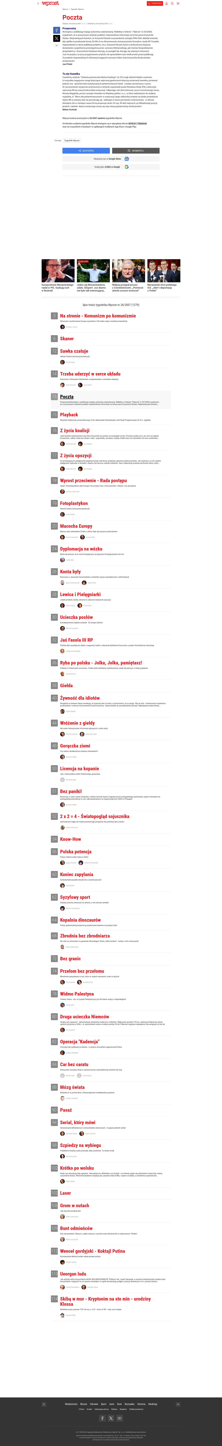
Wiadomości (71, 1404)
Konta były (70, 571)
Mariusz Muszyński (72, 537)
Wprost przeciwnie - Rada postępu (93, 480)
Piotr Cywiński (70, 982)
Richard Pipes (70, 1075)
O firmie (81, 1409)
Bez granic (70, 958)
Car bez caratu (74, 1064)
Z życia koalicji (74, 430)
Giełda (66, 685)
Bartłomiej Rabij (71, 780)
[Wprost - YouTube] (119, 1418)
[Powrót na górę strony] (178, 1404)
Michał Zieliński (71, 711)
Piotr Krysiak (87, 605)
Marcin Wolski (70, 1181)
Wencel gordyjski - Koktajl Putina (92, 1251)
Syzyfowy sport (75, 897)
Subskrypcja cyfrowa (102, 1409)
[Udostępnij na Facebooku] (56, 30)
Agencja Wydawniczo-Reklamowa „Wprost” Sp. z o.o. (106, 1432)
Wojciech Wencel (71, 1262)
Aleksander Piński (91, 734)
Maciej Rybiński (71, 674)
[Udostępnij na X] (56, 38)
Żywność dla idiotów (80, 698)
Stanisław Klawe (92, 1287)
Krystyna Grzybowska (72, 492)
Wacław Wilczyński (72, 827)
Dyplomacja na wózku (81, 548)
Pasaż (66, 1110)
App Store (119, 126)
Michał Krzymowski (72, 628)
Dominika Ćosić (88, 982)
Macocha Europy (76, 526)
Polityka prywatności (136, 1409)
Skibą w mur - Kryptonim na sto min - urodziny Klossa (105, 1301)
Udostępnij (88, 150)
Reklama (114, 1409)
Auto (111, 1404)
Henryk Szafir (70, 1005)
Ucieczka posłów (76, 617)
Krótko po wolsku (77, 1168)
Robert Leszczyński (72, 1217)
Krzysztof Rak (90, 537)
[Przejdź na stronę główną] (38, 3)
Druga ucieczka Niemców (84, 1016)
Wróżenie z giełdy (77, 723)
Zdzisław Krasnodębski (73, 651)
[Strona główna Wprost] (50, 3)
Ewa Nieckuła (70, 885)
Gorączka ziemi (75, 745)
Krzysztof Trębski (71, 757)
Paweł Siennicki (71, 385)
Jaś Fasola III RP (76, 640)
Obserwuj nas (107, 158)
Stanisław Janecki (71, 327)
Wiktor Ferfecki (70, 605)
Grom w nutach (74, 1205)
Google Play (130, 126)
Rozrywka (129, 1404)
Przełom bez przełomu (82, 971)
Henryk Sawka (70, 362)
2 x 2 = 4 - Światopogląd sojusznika (94, 816)
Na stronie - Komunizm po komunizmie (98, 315)
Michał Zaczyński (71, 1156)
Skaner (67, 338)
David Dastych (87, 1075)
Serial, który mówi (77, 1122)
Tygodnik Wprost (72, 140)
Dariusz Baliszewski (72, 947)
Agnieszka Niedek (71, 1134)
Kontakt (89, 1409)
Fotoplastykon (74, 503)
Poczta (67, 396)
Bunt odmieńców (76, 1228)
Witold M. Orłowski (71, 734)
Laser (65, 1193)
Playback (69, 414)
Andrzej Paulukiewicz (72, 1287)
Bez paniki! (71, 791)
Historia (141, 1404)
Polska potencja (75, 851)
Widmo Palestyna (77, 993)
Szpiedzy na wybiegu (80, 1145)
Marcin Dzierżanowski (73, 583)
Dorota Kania (92, 583)
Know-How (70, 839)
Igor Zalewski (88, 444)
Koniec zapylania (76, 874)
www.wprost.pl (114, 1440)
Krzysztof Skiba (71, 1315)
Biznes (83, 1404)
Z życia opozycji (76, 455)
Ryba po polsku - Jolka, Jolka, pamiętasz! (101, 662)
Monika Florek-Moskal (91, 863)
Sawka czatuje (74, 351)
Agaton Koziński (71, 863)
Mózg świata (72, 1087)
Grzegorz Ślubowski (72, 1053)
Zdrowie (94, 1404)
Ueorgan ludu (73, 1273)
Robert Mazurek (71, 444)
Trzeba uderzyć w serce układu (90, 373)
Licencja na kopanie (79, 768)
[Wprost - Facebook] (102, 1418)
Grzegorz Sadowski (72, 1098)
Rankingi (152, 1404)
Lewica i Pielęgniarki (80, 594)
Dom (119, 1404)
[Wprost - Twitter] (111, 1418)
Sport (103, 1404)
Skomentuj (138, 150)
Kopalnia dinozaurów (80, 920)
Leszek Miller (70, 560)
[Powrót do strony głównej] (44, 1404)
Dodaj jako (107, 166)
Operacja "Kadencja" (79, 1041)
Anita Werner (88, 385)
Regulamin (123, 1409)
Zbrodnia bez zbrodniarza (85, 935)
